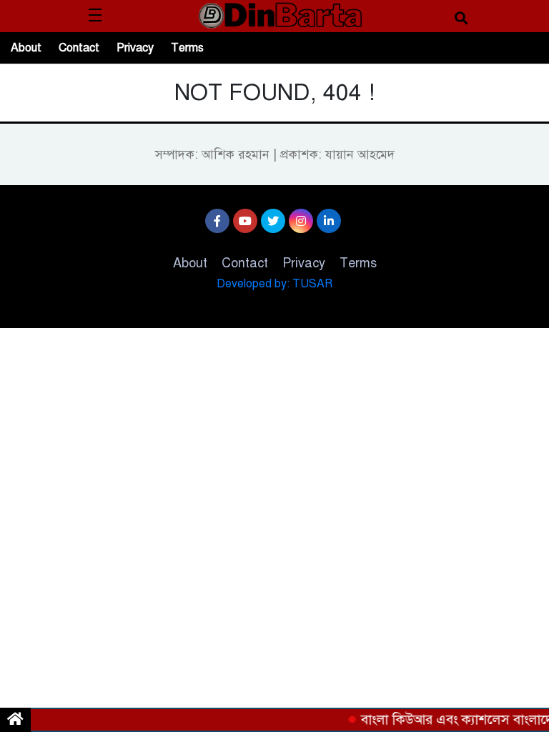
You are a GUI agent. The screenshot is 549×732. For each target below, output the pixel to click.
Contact (79, 48)
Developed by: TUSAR (274, 284)
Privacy (135, 48)
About (26, 48)
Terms (187, 48)
